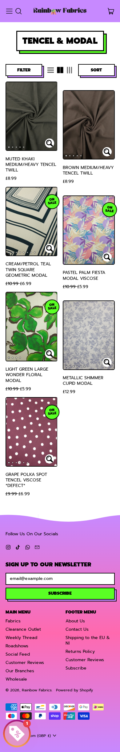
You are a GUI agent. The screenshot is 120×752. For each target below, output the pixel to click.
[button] (18, 11)
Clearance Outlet (23, 629)
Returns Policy (80, 651)
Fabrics (13, 621)
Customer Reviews (25, 662)
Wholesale (16, 679)
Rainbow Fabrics (37, 690)
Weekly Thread (21, 637)
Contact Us (77, 629)
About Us (75, 621)
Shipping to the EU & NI (88, 640)
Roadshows (17, 646)
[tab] (9, 147)
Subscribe (76, 668)
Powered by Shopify (74, 690)
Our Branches (20, 671)
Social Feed (18, 654)
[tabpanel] (32, 116)
